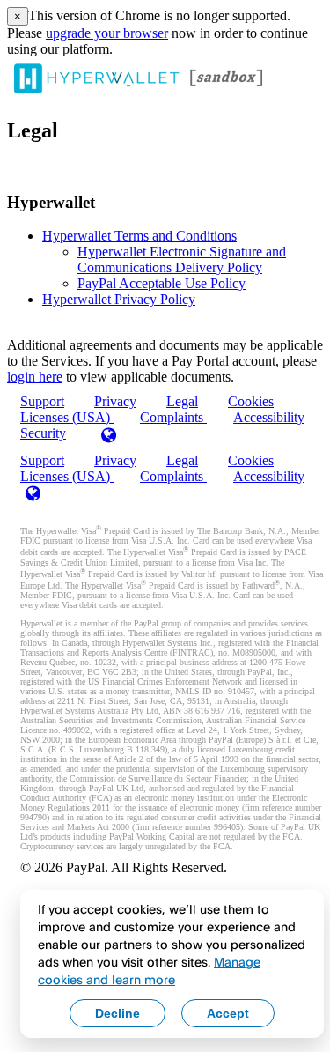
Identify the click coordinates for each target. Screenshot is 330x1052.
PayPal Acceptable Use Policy (161, 283)
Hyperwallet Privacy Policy (118, 299)
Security (43, 433)
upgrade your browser (107, 33)
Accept (228, 1013)
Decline (117, 1013)
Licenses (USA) (67, 476)
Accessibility (268, 417)
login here (34, 376)
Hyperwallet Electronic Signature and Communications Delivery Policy (181, 259)
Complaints (173, 417)
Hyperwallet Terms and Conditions (139, 235)
